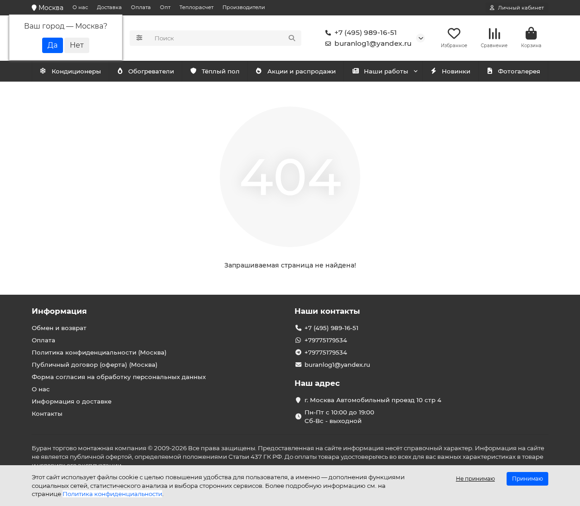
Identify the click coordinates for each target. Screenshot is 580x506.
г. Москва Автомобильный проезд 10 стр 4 (372, 400)
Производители (243, 7)
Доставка (109, 7)
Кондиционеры (76, 71)
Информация (59, 311)
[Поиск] (292, 38)
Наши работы (386, 71)
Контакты (47, 413)
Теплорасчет (196, 7)
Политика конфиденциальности (112, 493)
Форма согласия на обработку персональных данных (119, 376)
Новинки (456, 71)
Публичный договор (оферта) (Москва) (95, 364)
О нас (80, 7)
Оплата (141, 7)
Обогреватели (151, 71)
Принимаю (527, 478)
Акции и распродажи (301, 71)
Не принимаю (475, 478)
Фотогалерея (519, 71)
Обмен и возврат (59, 327)
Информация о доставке (71, 401)
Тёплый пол (221, 71)
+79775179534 (325, 340)
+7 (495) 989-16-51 (365, 32)
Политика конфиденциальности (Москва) (99, 352)
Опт (165, 7)
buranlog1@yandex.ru (372, 43)
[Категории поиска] (139, 38)
